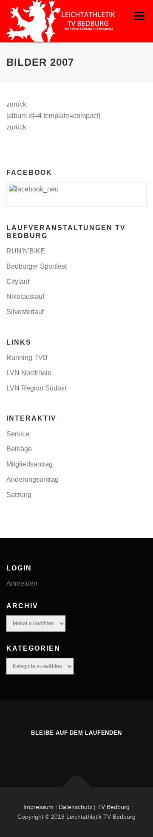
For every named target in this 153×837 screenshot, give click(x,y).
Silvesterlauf (25, 311)
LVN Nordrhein (28, 372)
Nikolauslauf (25, 296)
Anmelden (21, 583)
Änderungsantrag (32, 479)
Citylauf (17, 281)
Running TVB (27, 357)
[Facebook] (76, 751)
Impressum (38, 806)
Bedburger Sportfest (36, 266)
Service (17, 434)
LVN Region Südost (36, 388)
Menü (139, 16)
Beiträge (19, 448)
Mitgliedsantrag (29, 464)
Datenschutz (75, 806)
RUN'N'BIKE (25, 251)
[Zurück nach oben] (77, 787)
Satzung (18, 494)
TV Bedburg (113, 806)
